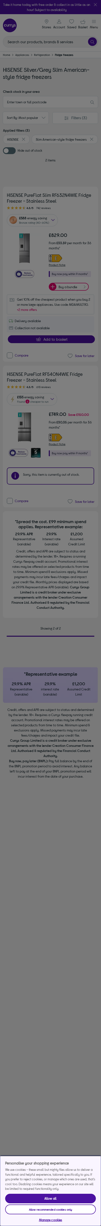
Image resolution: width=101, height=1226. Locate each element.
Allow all (50, 1198)
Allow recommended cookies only (50, 1209)
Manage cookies (50, 1220)
